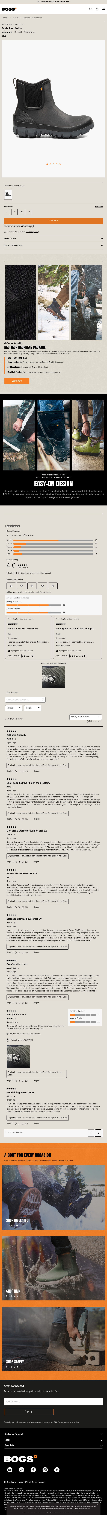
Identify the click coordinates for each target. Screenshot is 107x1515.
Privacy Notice (41, 1508)
